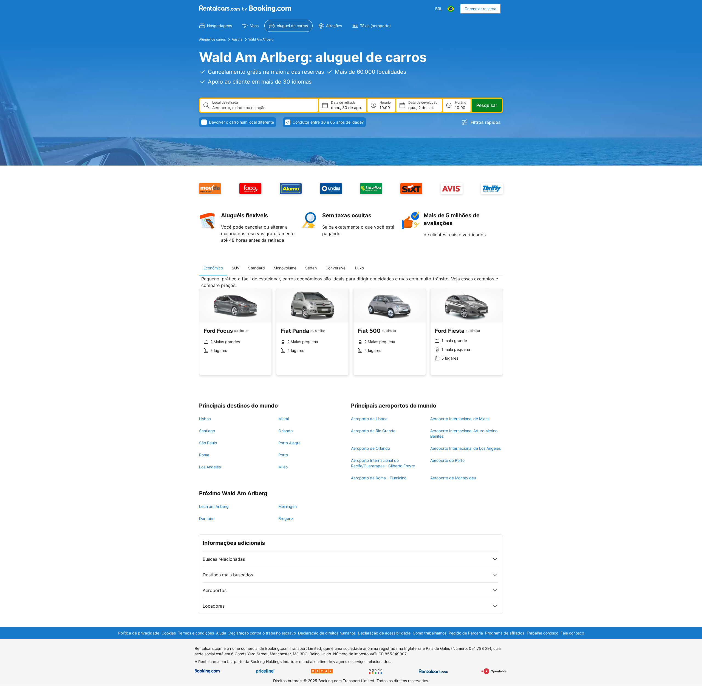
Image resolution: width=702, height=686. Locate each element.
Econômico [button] (213, 268)
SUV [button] (235, 268)
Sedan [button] (311, 268)
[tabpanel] (351, 329)
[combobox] (262, 107)
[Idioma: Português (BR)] (451, 9)
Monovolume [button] (285, 268)
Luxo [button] (359, 268)
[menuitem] (216, 26)
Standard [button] (256, 268)
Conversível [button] (335, 268)
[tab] (213, 268)
